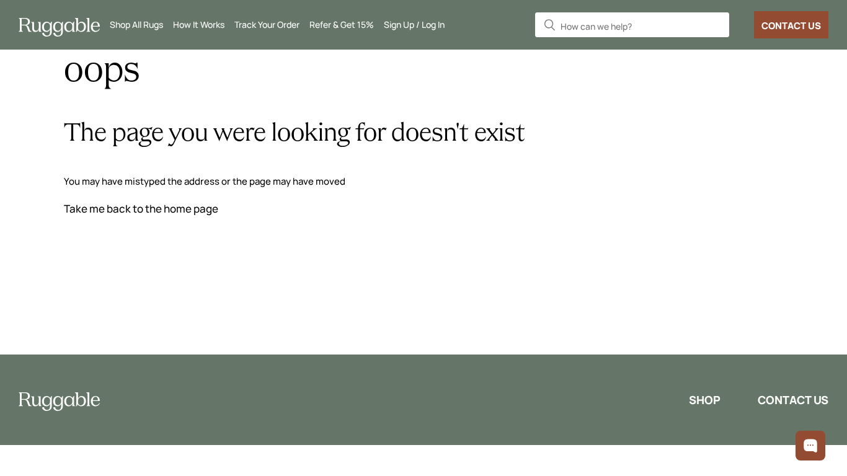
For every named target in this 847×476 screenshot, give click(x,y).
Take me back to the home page (141, 208)
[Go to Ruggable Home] (64, 25)
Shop (705, 399)
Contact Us (791, 25)
